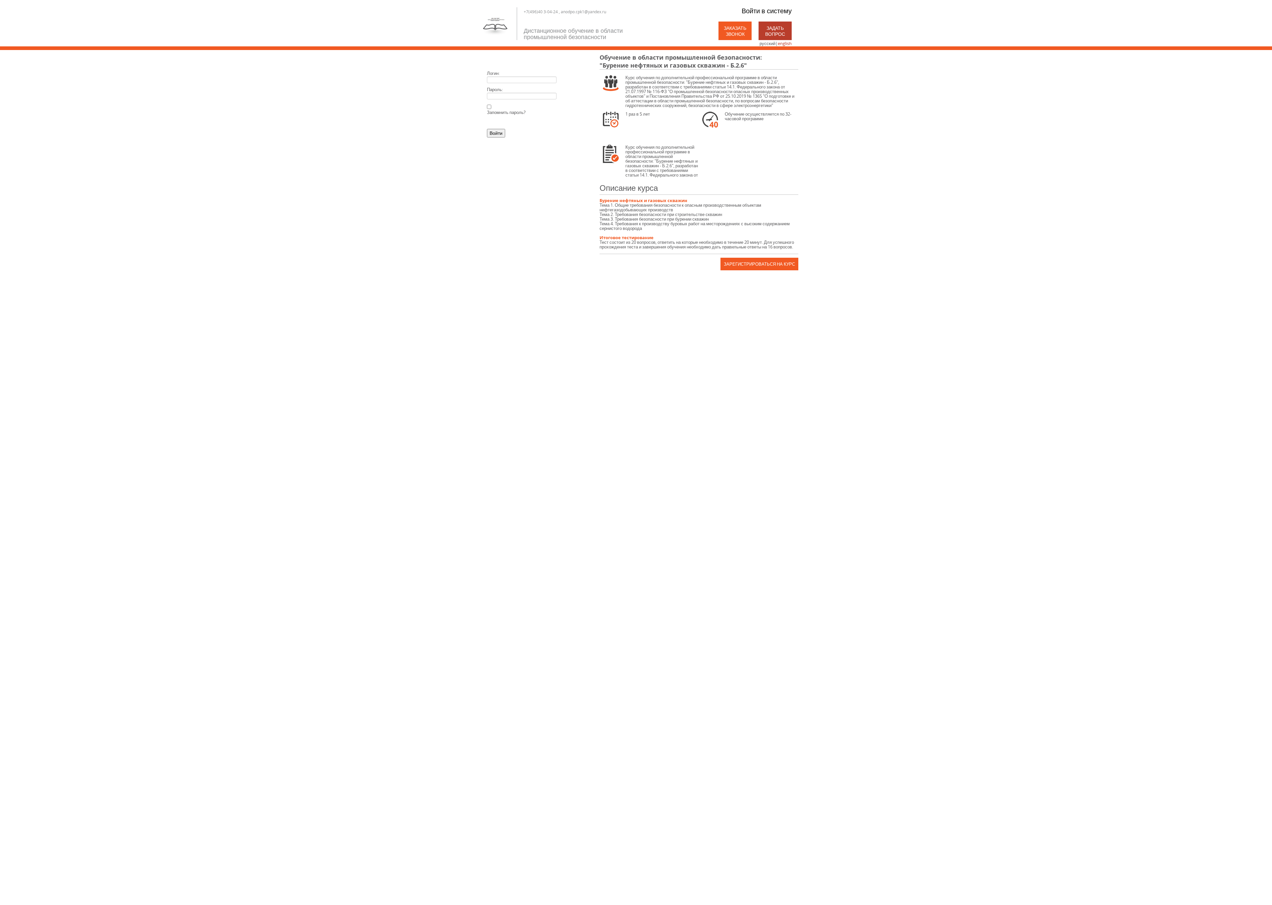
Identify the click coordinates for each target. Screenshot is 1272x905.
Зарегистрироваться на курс (759, 264)
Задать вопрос (775, 31)
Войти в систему (767, 10)
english (785, 43)
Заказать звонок (735, 31)
